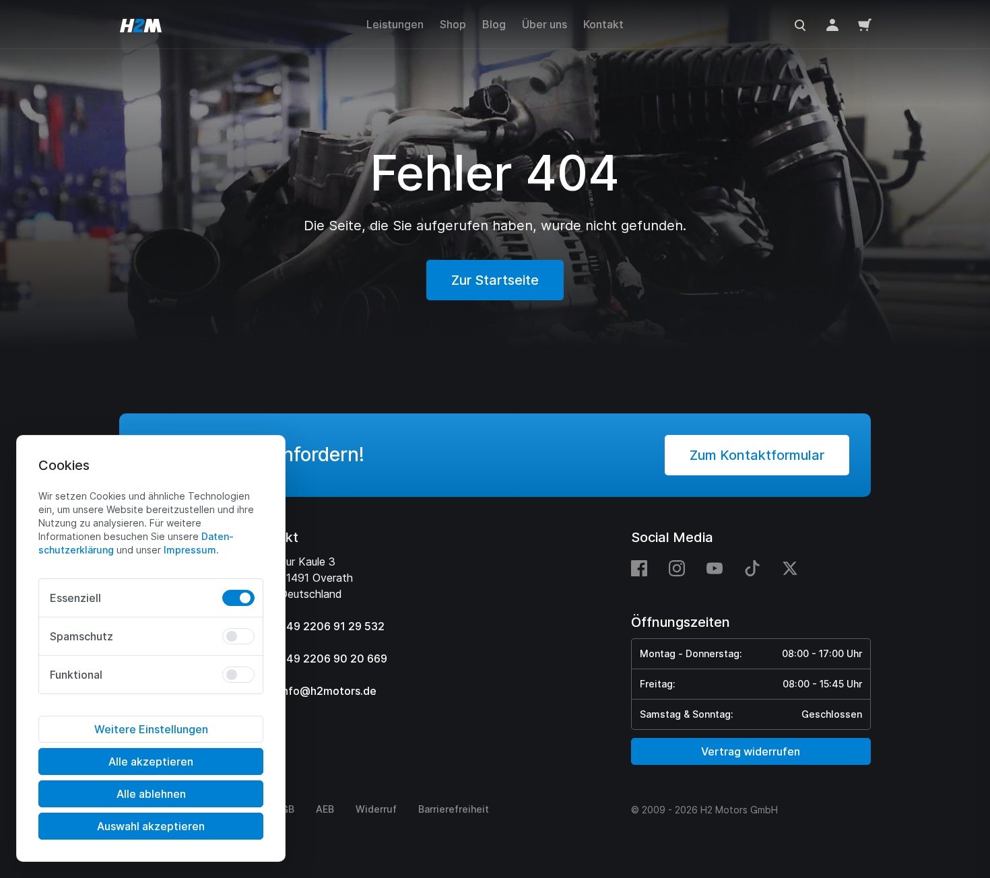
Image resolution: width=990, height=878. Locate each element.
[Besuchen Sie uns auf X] (790, 567)
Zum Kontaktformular (757, 455)
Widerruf (376, 809)
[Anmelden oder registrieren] (832, 24)
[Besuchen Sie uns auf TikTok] (752, 567)
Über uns (544, 24)
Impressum (190, 549)
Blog (494, 24)
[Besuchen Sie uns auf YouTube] (714, 567)
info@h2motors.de (327, 691)
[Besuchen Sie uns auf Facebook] (644, 567)
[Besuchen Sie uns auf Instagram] (677, 567)
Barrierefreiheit (453, 809)
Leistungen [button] (395, 24)
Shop (453, 24)
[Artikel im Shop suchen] (800, 24)
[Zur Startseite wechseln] (140, 24)
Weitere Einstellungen (151, 729)
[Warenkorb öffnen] (865, 24)
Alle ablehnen (151, 794)
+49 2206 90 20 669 (333, 658)
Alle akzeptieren (150, 761)
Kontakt (603, 24)
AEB (325, 809)
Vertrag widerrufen (750, 751)
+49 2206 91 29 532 (332, 626)
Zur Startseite (495, 280)
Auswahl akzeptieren (151, 826)
